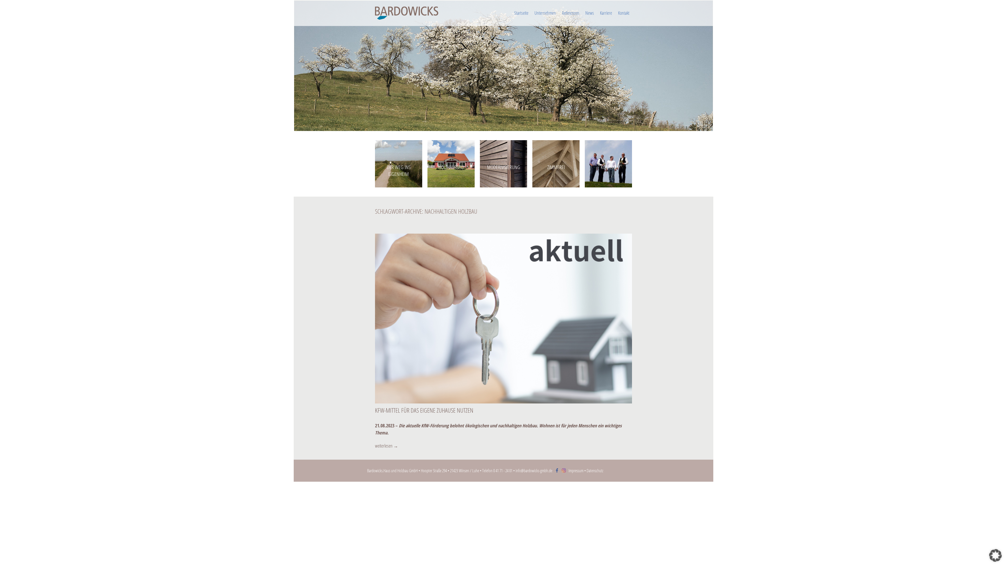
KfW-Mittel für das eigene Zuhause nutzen (424, 410)
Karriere (606, 13)
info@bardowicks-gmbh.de (534, 471)
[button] (995, 555)
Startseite (521, 13)
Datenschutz (595, 471)
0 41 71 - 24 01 (502, 471)
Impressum (576, 471)
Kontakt (623, 13)
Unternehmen (545, 13)
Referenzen (570, 13)
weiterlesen (386, 446)
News (589, 13)
